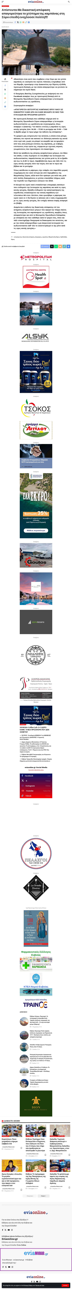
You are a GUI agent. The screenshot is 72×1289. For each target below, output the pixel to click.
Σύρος (13, 239)
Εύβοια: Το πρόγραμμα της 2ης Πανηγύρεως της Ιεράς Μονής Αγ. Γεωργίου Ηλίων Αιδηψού (36, 1178)
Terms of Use (39, 1285)
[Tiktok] (36, 796)
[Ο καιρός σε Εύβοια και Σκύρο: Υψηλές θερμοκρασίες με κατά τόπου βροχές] (24, 1083)
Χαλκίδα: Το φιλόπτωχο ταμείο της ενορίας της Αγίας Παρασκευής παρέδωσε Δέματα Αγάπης (59, 1178)
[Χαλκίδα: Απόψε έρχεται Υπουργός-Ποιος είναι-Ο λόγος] (24, 1047)
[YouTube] (8, 1230)
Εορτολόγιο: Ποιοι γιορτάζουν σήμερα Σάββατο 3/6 (9, 1141)
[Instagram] (36, 786)
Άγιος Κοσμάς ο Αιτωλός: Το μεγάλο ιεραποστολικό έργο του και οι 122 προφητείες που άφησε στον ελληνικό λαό (12, 1180)
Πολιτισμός (61, 1136)
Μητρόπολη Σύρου (54, 237)
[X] (36, 781)
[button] (65, 1285)
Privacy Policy (28, 1285)
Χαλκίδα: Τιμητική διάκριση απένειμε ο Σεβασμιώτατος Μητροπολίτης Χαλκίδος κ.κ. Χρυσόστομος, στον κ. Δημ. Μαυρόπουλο (60, 1145)
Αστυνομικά (29, 1136)
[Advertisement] (36, 819)
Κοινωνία (22, 724)
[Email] (23, 22)
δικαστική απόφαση (29, 237)
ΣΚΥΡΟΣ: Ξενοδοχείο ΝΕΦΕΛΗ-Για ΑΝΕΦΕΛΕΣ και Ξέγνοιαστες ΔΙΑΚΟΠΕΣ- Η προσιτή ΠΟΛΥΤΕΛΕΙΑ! (35, 737)
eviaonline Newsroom (8, 1147)
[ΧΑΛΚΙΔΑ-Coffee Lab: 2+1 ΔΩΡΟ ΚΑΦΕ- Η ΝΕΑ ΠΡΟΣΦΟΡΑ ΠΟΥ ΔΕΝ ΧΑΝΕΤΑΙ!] (36, 715)
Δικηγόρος (38, 237)
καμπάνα (45, 237)
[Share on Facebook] (15, 22)
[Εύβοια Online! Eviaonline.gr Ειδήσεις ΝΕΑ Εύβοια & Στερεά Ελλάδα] (36, 2)
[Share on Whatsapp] (20, 22)
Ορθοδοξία (5, 6)
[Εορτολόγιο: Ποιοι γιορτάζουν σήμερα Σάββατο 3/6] (12, 1131)
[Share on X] (18, 22)
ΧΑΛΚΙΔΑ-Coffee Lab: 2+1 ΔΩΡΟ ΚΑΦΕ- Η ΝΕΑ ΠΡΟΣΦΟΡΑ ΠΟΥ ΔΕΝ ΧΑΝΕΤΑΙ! (34, 729)
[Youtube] (36, 791)
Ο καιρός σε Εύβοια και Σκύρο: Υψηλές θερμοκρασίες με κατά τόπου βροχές (39, 1082)
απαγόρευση (18, 237)
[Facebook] (36, 776)
